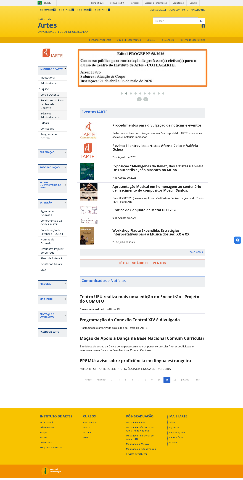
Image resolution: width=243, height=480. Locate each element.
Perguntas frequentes (100, 39)
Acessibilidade (158, 9)
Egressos (174, 427)
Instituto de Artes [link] (51, 69)
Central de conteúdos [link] (47, 315)
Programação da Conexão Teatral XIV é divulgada (130, 320)
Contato (151, 39)
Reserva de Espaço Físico (192, 39)
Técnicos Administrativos (50, 115)
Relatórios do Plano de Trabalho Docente (53, 103)
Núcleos (173, 442)
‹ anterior (101, 380)
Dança (86, 427)
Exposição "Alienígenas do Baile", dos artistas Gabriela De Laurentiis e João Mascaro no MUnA (157, 168)
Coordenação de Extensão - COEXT (52, 231)
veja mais (195, 252)
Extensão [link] (46, 202)
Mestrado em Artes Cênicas (141, 448)
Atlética (173, 422)
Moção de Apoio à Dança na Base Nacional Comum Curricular (142, 338)
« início (88, 380)
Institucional (48, 77)
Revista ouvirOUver (136, 453)
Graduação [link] (47, 152)
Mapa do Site (198, 9)
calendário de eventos (144, 263)
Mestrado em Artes (136, 422)
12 (174, 380)
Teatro (86, 437)
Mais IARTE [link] (46, 299)
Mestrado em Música (137, 444)
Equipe (45, 89)
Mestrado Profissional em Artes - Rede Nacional (140, 429)
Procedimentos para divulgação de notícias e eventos (156, 125)
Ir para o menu (66, 10)
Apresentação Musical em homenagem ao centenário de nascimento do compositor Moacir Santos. (156, 188)
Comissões (47, 128)
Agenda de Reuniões (47, 213)
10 (159, 380)
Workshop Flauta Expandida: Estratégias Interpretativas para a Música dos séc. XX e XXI (151, 232)
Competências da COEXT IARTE (51, 222)
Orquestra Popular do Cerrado (52, 250)
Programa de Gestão (49, 136)
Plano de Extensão (52, 258)
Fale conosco (167, 39)
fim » (198, 380)
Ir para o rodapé (102, 10)
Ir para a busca (84, 10)
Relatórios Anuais (51, 264)
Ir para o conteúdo (46, 10)
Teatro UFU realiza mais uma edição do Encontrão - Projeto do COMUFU (139, 299)
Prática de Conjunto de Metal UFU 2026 (144, 210)
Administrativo (49, 83)
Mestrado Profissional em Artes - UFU (140, 437)
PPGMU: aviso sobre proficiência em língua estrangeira (135, 360)
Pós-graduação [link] (50, 167)
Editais (45, 123)
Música (87, 432)
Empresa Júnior (177, 432)
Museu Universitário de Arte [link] (50, 185)
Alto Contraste (179, 9)
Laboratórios (176, 437)
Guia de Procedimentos (129, 39)
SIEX (43, 269)
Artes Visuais (90, 422)
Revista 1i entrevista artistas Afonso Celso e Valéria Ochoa (155, 147)
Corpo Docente (50, 94)
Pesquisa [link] (45, 284)
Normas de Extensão (47, 241)
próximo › (185, 380)
